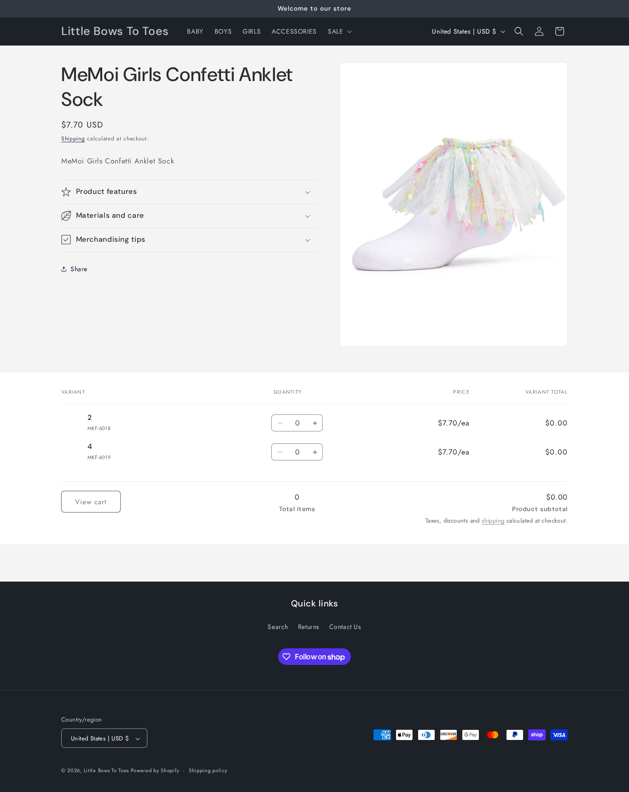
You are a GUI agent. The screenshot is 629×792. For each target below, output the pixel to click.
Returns (309, 626)
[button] (338, 31)
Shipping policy (208, 770)
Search (278, 626)
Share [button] (78, 269)
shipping (493, 520)
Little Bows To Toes (107, 771)
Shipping (73, 138)
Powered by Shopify (155, 771)
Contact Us (345, 626)
